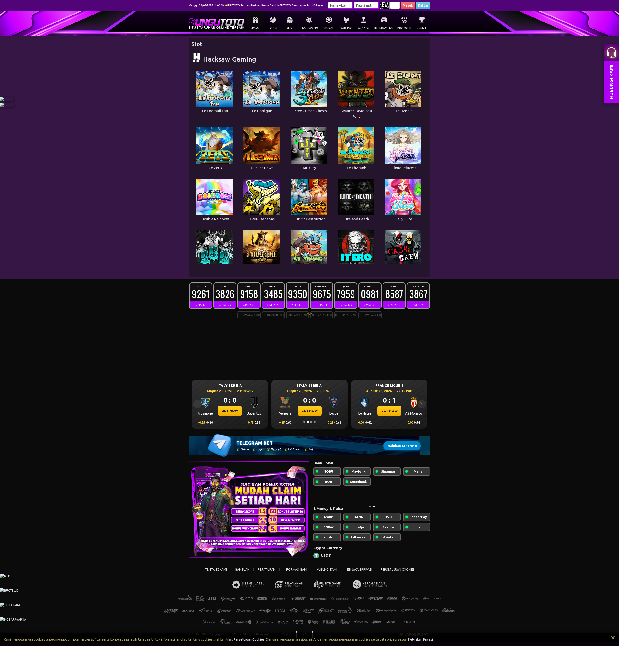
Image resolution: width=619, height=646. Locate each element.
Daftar (423, 5)
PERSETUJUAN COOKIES (397, 573)
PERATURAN (266, 573)
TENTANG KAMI (216, 573)
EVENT (422, 28)
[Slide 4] (315, 421)
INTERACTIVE (383, 28)
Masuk (408, 5)
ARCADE (363, 28)
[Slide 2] (308, 421)
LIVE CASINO (309, 28)
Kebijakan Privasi (420, 639)
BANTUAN (242, 573)
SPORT (329, 28)
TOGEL (273, 28)
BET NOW (230, 411)
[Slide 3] (311, 421)
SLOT (290, 28)
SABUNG (346, 28)
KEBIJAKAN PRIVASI (359, 573)
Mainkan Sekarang (402, 445)
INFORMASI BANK (296, 573)
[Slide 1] (304, 421)
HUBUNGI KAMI (327, 573)
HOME (255, 28)
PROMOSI (404, 28)
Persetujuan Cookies (249, 639)
